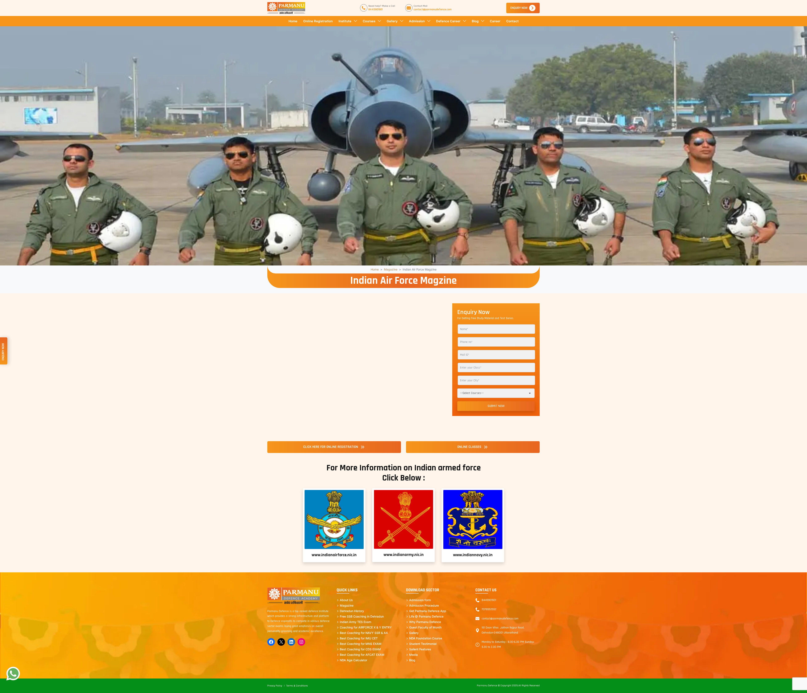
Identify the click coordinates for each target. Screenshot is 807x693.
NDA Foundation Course (425, 638)
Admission (417, 21)
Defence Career (448, 21)
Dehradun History (352, 611)
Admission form (420, 600)
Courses (369, 21)
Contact (512, 21)
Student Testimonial (422, 643)
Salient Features (420, 649)
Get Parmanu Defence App (427, 611)
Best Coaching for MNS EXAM (360, 643)
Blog (475, 21)
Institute (345, 21)
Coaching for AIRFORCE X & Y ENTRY (366, 627)
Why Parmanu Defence (425, 622)
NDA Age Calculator (353, 660)
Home (293, 21)
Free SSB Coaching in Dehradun (362, 616)
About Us (346, 600)
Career (495, 21)
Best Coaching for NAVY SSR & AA (364, 633)
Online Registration (318, 21)
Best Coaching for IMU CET (359, 638)
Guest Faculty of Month (425, 627)
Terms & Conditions (297, 685)
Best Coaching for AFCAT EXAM (362, 654)
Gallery (392, 21)
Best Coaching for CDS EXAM (360, 649)
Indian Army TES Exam (355, 622)
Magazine (390, 269)
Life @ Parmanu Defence (426, 616)
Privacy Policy (274, 685)
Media (413, 654)
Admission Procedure (424, 605)
